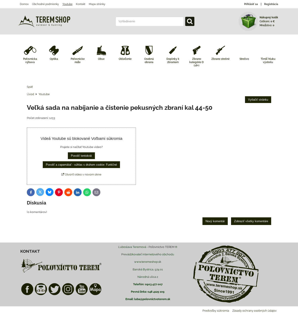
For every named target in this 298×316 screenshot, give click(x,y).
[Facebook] (27, 294)
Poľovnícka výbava (30, 60)
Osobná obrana (149, 60)
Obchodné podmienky (45, 4)
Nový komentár (215, 221)
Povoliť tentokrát (81, 155)
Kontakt (80, 4)
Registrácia (271, 4)
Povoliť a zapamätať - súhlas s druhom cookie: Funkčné (81, 164)
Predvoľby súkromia (215, 310)
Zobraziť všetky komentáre (251, 221)
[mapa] (95, 294)
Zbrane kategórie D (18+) (196, 62)
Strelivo (244, 58)
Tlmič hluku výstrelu (268, 60)
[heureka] (40, 294)
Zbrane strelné (220, 58)
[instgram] (68, 294)
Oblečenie (125, 58)
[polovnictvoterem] (61, 272)
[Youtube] (81, 294)
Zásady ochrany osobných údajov (254, 310)
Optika (54, 58)
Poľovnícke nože (78, 60)
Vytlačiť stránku (258, 99)
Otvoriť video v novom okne (82, 174)
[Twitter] (54, 294)
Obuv (101, 58)
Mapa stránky (97, 4)
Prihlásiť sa (251, 4)
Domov (24, 4)
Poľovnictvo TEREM (161, 247)
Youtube (67, 4)
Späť (30, 86)
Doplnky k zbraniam (172, 60)
